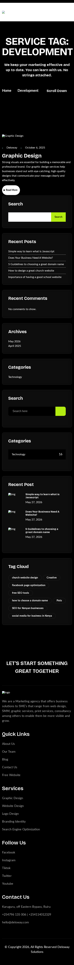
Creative (52, 577)
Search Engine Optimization (21, 829)
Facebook (8, 852)
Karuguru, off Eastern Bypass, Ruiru (26, 906)
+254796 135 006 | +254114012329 (26, 914)
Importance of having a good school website (34, 277)
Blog (5, 759)
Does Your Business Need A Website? (30, 257)
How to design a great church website (31, 270)
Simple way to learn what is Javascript (31, 251)
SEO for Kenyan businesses (28, 608)
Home (6, 90)
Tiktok (6, 868)
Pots (59, 600)
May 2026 (14, 341)
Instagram (8, 860)
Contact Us (9, 767)
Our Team (8, 751)
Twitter (7, 876)
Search (15, 204)
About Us (8, 744)
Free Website (11, 775)
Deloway (12, 147)
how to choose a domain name (30, 600)
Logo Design (10, 813)
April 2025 (14, 346)
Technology (15, 377)
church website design (25, 577)
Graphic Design (22, 155)
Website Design (13, 806)
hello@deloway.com (15, 922)
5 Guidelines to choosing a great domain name (36, 264)
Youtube (7, 883)
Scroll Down (57, 91)
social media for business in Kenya (32, 616)
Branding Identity (14, 821)
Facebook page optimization (28, 585)
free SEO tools (20, 593)
